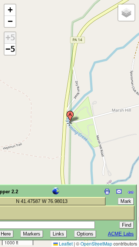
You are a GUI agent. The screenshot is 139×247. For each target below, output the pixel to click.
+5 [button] (10, 37)
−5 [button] (10, 49)
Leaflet (65, 243)
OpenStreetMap (96, 243)
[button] (70, 117)
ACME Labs (121, 234)
